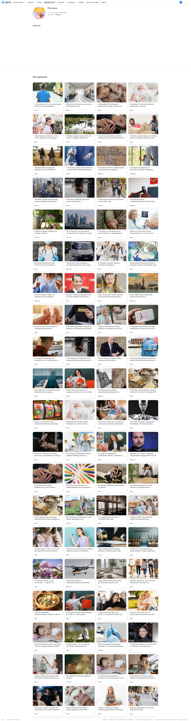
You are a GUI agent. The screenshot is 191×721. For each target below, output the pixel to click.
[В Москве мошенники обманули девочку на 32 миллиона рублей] (80, 320)
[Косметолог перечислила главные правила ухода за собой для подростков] (80, 542)
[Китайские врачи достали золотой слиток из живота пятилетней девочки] (48, 256)
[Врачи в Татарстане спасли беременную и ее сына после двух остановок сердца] (143, 224)
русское (63, 13)
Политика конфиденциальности (144, 719)
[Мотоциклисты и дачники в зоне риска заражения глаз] (80, 510)
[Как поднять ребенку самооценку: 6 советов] (111, 478)
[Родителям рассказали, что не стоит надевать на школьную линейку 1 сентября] (48, 129)
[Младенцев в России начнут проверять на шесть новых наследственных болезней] (80, 415)
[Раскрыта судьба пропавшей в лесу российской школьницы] (48, 193)
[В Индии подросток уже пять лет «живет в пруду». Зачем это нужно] (80, 129)
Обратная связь (182, 719)
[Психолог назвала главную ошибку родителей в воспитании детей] (111, 701)
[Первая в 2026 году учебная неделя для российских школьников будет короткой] (143, 510)
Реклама (16, 719)
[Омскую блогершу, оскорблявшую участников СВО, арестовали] (143, 193)
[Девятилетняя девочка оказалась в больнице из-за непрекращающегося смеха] (80, 97)
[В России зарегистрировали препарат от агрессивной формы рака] (111, 637)
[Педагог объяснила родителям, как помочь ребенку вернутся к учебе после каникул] (48, 669)
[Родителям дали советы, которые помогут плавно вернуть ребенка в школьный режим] (48, 637)
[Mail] (3, 2)
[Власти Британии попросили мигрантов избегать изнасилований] (143, 288)
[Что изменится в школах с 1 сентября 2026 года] (111, 510)
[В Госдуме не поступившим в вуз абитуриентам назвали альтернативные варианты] (48, 383)
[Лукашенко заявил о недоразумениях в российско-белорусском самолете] (80, 574)
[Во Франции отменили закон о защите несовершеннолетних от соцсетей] (143, 669)
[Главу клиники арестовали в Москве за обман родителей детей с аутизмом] (111, 542)
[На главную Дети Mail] (7, 2)
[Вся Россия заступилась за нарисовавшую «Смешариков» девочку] (80, 478)
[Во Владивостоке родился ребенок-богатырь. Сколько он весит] (111, 97)
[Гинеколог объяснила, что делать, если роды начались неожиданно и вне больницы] (111, 415)
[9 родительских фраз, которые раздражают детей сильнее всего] (111, 129)
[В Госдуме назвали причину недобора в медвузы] (111, 256)
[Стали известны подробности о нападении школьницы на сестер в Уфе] (80, 351)
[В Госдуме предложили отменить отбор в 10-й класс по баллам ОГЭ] (143, 383)
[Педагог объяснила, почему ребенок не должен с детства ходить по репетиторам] (111, 320)
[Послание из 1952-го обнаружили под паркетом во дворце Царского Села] (111, 161)
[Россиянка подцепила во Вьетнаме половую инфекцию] (143, 161)
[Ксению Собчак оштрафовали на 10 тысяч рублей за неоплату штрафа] (80, 288)
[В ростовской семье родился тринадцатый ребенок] (48, 320)
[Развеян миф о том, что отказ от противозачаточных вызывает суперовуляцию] (48, 542)
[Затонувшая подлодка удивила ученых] (80, 669)
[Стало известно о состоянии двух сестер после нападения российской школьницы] (48, 97)
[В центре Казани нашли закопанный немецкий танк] (111, 383)
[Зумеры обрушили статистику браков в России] (143, 701)
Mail (3, 719)
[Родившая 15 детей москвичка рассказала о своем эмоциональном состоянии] (143, 97)
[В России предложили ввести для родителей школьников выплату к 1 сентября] (143, 351)
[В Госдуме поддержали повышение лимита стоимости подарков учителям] (111, 447)
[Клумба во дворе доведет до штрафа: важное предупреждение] (48, 224)
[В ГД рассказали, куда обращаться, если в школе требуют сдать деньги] (48, 478)
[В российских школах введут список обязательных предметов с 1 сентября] (48, 510)
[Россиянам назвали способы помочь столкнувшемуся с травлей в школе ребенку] (143, 478)
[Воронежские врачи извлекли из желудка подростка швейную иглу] (143, 256)
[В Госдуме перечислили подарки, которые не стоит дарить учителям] (80, 606)
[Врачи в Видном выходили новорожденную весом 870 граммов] (80, 701)
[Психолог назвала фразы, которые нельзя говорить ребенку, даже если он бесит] (143, 129)
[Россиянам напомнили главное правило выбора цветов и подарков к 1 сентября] (80, 447)
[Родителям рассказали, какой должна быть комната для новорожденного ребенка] (111, 574)
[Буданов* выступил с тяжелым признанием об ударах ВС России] (143, 447)
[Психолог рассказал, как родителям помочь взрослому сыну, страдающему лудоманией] (48, 415)
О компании (9, 719)
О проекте (105, 719)
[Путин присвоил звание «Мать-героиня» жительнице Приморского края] (111, 351)
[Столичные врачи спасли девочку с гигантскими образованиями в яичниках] (80, 161)
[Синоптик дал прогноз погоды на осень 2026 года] (111, 193)
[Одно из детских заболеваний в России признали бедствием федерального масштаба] (111, 288)
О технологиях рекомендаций (125, 719)
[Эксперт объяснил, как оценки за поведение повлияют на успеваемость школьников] (143, 574)
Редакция (112, 719)
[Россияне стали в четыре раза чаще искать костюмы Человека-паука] (48, 701)
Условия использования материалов (166, 719)
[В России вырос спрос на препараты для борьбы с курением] (48, 288)
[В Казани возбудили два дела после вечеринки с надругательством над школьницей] (80, 193)
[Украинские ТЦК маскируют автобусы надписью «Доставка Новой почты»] (80, 256)
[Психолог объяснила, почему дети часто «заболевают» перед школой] (48, 447)
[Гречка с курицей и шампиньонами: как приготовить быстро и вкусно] (48, 606)
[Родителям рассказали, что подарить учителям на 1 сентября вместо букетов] (80, 383)
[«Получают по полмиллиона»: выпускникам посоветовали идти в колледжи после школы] (143, 542)
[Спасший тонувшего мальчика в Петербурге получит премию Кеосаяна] (143, 415)
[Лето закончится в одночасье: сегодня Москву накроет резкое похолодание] (80, 224)
